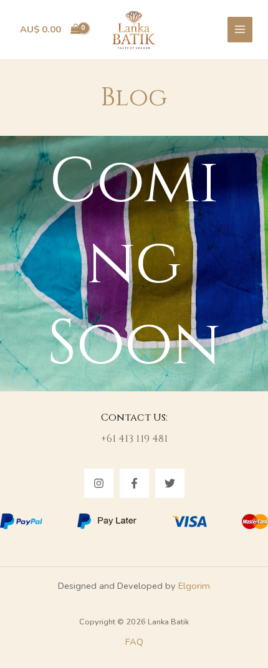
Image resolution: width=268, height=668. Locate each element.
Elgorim (194, 586)
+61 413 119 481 (134, 439)
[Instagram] (98, 483)
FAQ (134, 642)
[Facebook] (134, 483)
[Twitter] (169, 483)
